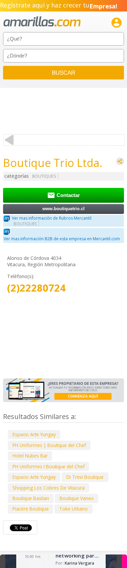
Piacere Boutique (31, 508)
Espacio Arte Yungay (34, 434)
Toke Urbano (73, 508)
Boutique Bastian (31, 498)
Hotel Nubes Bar (30, 455)
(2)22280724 (36, 288)
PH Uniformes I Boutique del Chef (49, 466)
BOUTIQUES (44, 176)
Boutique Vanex (76, 498)
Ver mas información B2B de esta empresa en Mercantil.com (62, 239)
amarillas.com (42, 21)
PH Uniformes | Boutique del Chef (49, 445)
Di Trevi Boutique (85, 477)
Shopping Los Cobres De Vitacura (49, 488)
